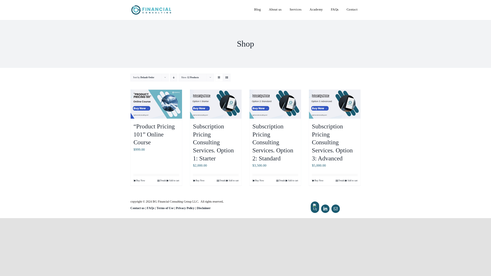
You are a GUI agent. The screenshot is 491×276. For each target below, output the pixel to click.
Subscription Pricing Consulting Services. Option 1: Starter (213, 142)
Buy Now (140, 180)
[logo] (151, 6)
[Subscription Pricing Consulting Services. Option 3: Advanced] (334, 104)
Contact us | (138, 208)
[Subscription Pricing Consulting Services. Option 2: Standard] (275, 104)
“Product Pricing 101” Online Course (154, 134)
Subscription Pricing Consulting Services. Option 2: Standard (272, 142)
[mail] (335, 209)
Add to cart (174, 180)
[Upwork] (315, 207)
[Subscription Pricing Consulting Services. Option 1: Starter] (215, 104)
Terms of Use (165, 208)
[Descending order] (173, 77)
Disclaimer (204, 208)
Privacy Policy (185, 208)
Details (163, 180)
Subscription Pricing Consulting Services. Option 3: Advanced (332, 142)
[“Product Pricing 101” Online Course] (156, 104)
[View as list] (226, 77)
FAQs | (152, 208)
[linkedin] (325, 209)
